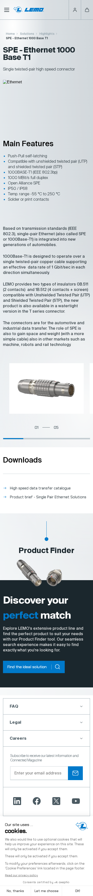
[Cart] (87, 9)
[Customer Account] (75, 9)
